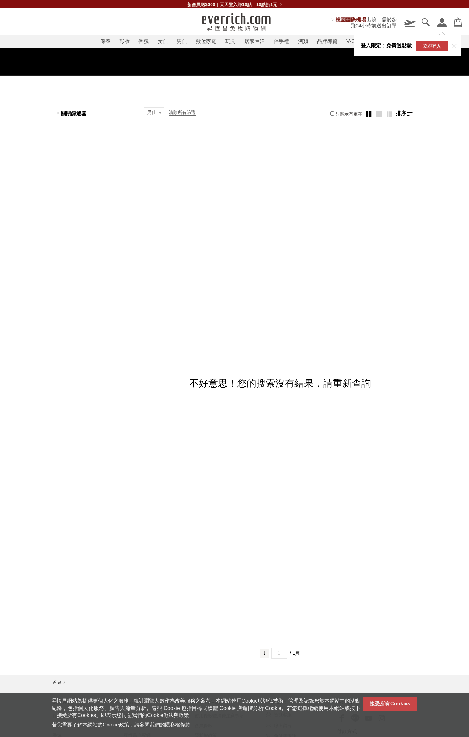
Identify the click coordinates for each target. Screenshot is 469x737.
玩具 (230, 41)
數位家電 (206, 41)
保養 (105, 41)
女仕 (163, 41)
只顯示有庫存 (348, 114)
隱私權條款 (177, 724)
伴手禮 (281, 41)
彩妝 (124, 41)
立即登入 (432, 46)
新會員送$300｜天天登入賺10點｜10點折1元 (232, 4)
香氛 (143, 41)
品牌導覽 (327, 41)
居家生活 (254, 41)
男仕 (182, 41)
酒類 (303, 41)
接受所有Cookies (390, 703)
